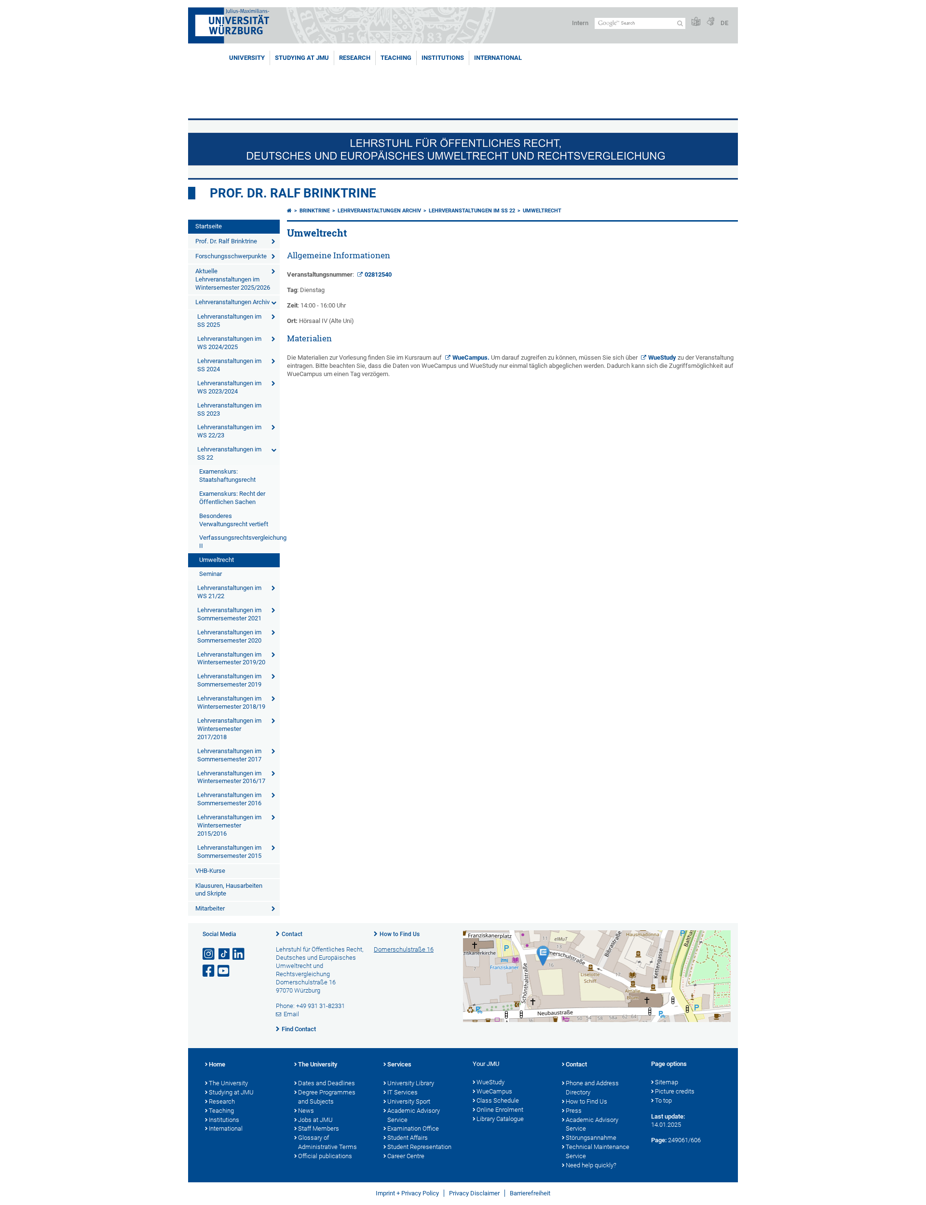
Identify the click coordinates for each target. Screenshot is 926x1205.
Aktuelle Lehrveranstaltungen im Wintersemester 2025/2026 (232, 279)
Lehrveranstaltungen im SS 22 (229, 453)
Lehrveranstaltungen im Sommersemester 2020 (229, 636)
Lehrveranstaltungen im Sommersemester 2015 (229, 851)
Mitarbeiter (210, 908)
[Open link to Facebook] (209, 971)
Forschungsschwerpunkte (231, 256)
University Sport (408, 1101)
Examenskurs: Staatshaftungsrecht (227, 475)
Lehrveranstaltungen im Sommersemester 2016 (229, 799)
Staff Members (318, 1128)
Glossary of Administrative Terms (327, 1142)
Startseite (208, 226)
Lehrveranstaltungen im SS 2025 (229, 320)
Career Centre (405, 1156)
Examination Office (413, 1128)
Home (217, 1064)
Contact (292, 934)
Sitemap (666, 1082)
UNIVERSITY (247, 57)
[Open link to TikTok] (224, 954)
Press (574, 1110)
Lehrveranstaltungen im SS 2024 (229, 365)
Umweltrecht (216, 559)
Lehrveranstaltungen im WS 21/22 (229, 592)
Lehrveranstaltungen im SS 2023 (229, 409)
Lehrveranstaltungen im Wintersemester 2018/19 (231, 702)
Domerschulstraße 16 (404, 949)
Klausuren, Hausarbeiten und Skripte (228, 889)
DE (724, 23)
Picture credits (674, 1091)
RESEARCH (354, 57)
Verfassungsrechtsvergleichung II (239, 541)
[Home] (289, 211)
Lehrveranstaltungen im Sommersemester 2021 (229, 614)
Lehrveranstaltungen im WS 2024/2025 (229, 342)
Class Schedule (498, 1100)
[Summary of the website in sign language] (710, 22)
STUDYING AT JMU (302, 57)
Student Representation (419, 1146)
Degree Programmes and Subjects (326, 1097)
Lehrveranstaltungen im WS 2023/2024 (229, 387)
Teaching (396, 57)
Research (222, 1101)
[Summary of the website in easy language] (696, 22)
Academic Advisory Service (413, 1115)
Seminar (210, 573)
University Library (410, 1083)
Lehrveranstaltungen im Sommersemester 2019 (229, 680)
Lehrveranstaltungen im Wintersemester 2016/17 (231, 777)
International (498, 57)
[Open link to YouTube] (224, 971)
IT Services (402, 1092)
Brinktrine (315, 211)
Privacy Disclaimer (474, 1193)
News (306, 1110)
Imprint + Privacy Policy (407, 1193)
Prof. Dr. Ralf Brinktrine (293, 193)
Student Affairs (407, 1137)
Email (291, 1014)
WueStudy (662, 357)
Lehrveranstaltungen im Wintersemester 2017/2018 (229, 729)
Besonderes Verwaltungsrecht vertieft (233, 520)
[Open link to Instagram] (209, 954)
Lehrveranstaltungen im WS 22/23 (229, 431)
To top (663, 1100)
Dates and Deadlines (326, 1083)
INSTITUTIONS (443, 57)
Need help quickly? (591, 1165)
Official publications (325, 1156)
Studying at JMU (231, 1092)
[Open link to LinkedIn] (239, 954)
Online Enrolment (500, 1109)
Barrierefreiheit (530, 1193)
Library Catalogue (500, 1118)
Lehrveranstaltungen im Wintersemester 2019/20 (231, 658)
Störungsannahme (591, 1137)
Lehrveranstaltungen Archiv (232, 302)
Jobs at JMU (315, 1119)
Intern (580, 23)
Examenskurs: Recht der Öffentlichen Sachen (232, 497)
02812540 (378, 274)
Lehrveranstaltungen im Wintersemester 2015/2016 (229, 825)
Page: (659, 1140)
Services (399, 1064)
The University (228, 1083)
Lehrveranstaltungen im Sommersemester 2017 (229, 755)
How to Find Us (400, 934)
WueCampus (470, 357)
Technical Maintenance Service (597, 1151)
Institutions (224, 1119)
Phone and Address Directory (592, 1087)
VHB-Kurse (210, 870)
